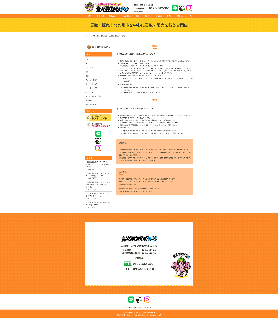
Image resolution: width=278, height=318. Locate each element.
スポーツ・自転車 (91, 80)
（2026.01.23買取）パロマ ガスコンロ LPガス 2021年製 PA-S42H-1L (98, 184)
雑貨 (87, 76)
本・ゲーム (89, 92)
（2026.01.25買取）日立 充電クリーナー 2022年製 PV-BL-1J (98, 174)
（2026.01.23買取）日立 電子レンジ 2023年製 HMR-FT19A (98, 194)
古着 (87, 72)
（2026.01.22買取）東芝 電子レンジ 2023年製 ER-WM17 (98, 203)
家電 (87, 59)
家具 (87, 64)
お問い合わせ (181, 16)
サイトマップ (147, 307)
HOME (89, 16)
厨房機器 (88, 100)
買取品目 (112, 16)
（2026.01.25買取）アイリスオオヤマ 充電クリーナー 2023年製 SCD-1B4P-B (98, 164)
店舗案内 (148, 16)
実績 (137, 16)
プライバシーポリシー (133, 307)
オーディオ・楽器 (91, 84)
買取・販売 (100, 16)
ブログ (169, 16)
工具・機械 (89, 68)
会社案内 (159, 16)
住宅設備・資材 (90, 104)
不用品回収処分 (126, 16)
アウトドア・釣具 (91, 88)
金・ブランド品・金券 (93, 96)
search (192, 16)
